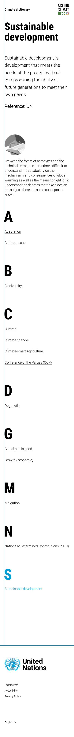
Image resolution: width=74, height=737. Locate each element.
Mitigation (12, 503)
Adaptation (13, 231)
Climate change (16, 340)
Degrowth (12, 406)
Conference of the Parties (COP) (28, 362)
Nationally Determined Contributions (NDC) (37, 546)
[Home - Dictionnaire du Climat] (37, 664)
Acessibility (11, 690)
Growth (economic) (19, 460)
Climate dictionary (17, 9)
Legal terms (11, 684)
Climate (10, 329)
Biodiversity (13, 286)
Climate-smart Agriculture (24, 351)
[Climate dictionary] (37, 144)
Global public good (18, 449)
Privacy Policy (13, 696)
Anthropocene (15, 243)
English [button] (9, 722)
